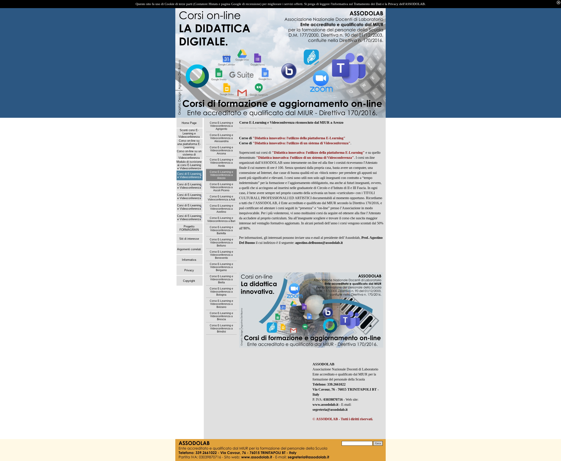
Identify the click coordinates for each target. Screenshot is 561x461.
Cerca (378, 443)
